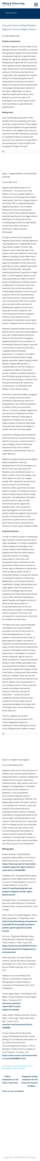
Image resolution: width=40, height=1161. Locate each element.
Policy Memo (19, 1068)
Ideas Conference (19, 1066)
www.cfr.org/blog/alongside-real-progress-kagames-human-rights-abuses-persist (17, 891)
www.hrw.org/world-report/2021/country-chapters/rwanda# (11, 1006)
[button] (37, 4)
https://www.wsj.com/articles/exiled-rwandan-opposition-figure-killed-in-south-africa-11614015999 (19, 867)
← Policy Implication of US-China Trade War (10, 1079)
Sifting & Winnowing (13, 3)
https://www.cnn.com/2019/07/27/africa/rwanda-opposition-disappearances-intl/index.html (19, 949)
